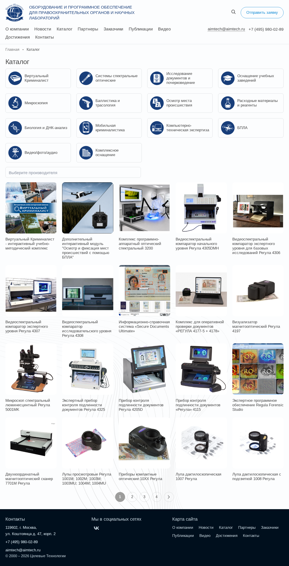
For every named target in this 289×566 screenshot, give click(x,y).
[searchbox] (73, 172)
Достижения (17, 37)
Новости (42, 29)
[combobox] (73, 172)
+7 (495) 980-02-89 (266, 29)
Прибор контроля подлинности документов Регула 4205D (141, 405)
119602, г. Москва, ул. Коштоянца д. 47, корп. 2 (30, 530)
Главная (12, 49)
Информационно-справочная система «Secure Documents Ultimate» (144, 326)
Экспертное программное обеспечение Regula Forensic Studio (258, 405)
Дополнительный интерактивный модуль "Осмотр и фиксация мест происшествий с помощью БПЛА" (85, 248)
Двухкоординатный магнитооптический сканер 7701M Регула (29, 478)
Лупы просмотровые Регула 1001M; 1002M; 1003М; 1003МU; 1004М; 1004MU (86, 478)
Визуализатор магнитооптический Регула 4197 (256, 326)
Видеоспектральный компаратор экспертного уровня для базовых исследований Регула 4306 (256, 246)
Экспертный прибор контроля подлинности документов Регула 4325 (83, 405)
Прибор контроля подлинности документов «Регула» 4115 (198, 405)
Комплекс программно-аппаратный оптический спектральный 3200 (140, 243)
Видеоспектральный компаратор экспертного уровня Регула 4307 (26, 326)
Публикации (141, 29)
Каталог (64, 29)
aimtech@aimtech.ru (226, 29)
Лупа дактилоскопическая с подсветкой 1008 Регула (256, 476)
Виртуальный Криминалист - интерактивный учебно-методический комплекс (29, 243)
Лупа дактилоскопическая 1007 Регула (198, 476)
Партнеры (88, 29)
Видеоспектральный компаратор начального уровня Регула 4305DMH (197, 243)
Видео (164, 29)
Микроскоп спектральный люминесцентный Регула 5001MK (27, 405)
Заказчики (113, 29)
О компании (17, 29)
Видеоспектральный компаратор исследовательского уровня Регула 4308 (86, 329)
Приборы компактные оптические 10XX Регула (140, 476)
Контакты (44, 37)
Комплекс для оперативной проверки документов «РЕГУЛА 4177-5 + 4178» (200, 326)
